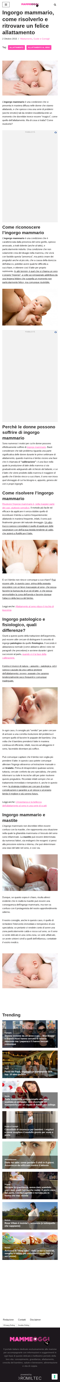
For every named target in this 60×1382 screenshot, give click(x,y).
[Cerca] (55, 5)
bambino (18, 1362)
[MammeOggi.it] (30, 4)
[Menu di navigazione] (6, 4)
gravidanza (35, 1359)
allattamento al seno (39, 47)
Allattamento (26, 39)
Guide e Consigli (42, 39)
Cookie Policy (23, 1325)
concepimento (21, 1359)
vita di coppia (30, 1366)
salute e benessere (33, 1362)
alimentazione (50, 1362)
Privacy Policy (9, 1325)
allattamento (16, 47)
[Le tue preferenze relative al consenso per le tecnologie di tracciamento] (55, 1377)
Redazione (8, 1319)
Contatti (22, 1319)
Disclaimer (35, 1319)
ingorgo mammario (36, 447)
